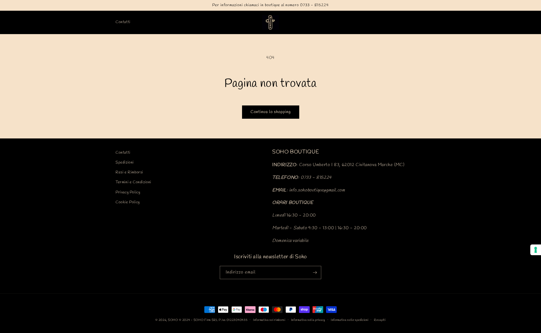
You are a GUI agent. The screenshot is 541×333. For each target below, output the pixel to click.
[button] (395, 22)
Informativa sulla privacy (308, 320)
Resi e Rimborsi (129, 172)
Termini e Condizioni (133, 182)
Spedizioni (125, 162)
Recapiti (380, 320)
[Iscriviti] (315, 272)
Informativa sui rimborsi (269, 320)
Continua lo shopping (270, 112)
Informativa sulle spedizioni (350, 320)
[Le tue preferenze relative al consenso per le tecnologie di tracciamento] (535, 249)
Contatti (123, 152)
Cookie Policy (128, 202)
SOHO (173, 320)
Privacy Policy (128, 192)
